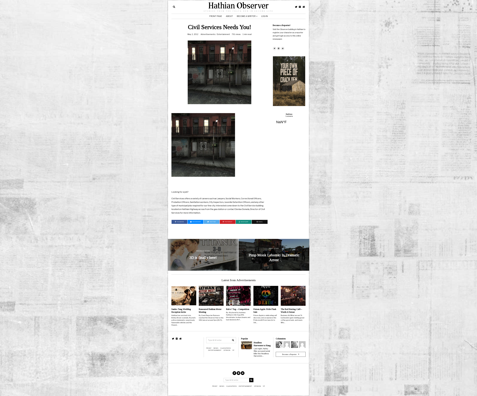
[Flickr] (299, 6)
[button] (233, 340)
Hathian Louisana (289, 120)
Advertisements (208, 34)
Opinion (226, 350)
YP (233, 350)
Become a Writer (246, 16)
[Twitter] (296, 6)
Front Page (215, 16)
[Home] (304, 6)
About (229, 16)
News (216, 348)
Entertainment (223, 34)
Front (209, 348)
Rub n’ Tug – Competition (237, 309)
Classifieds (225, 348)
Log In (264, 16)
